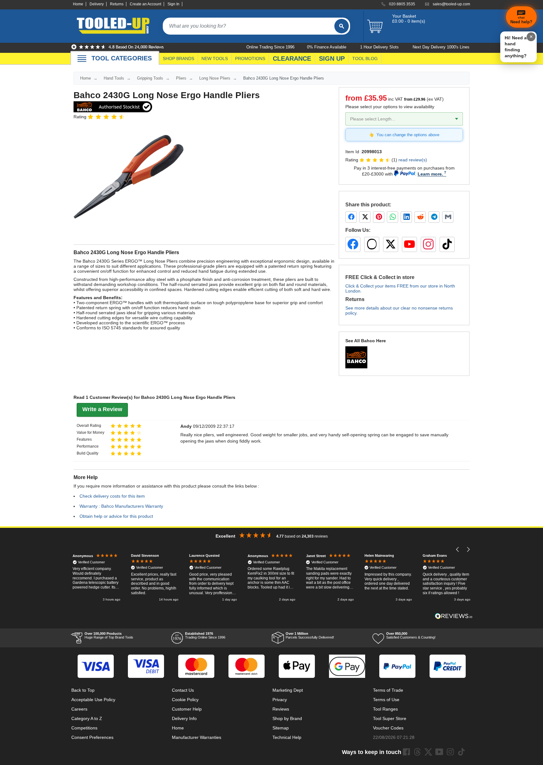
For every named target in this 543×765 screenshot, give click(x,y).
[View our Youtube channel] (439, 752)
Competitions (84, 727)
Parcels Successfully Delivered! (310, 635)
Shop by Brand (287, 718)
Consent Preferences (92, 737)
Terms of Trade (388, 690)
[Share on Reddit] (420, 217)
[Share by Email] (447, 217)
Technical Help (286, 737)
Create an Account (145, 4)
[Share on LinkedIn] (406, 217)
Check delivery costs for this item (112, 496)
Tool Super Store (389, 718)
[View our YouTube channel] (409, 244)
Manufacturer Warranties (196, 737)
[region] (271, 578)
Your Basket (404, 16)
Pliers (181, 78)
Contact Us (183, 690)
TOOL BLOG (365, 58)
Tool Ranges (385, 709)
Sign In (173, 4)
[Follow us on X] (390, 244)
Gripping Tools (150, 78)
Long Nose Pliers (214, 78)
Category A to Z (86, 718)
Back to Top (83, 690)
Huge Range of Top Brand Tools (109, 635)
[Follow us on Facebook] (352, 244)
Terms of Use (386, 699)
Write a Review (102, 409)
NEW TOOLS (214, 58)
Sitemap (280, 727)
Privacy (279, 699)
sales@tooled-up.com (451, 4)
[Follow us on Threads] (371, 244)
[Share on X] (364, 217)
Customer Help (187, 709)
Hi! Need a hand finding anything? (516, 46)
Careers (79, 709)
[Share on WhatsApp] (392, 217)
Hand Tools (114, 78)
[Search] (341, 26)
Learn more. (430, 173)
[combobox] (248, 26)
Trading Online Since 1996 (205, 635)
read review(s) (412, 159)
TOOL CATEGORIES (121, 58)
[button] (457, 549)
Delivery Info (184, 718)
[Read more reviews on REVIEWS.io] (454, 616)
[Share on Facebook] (351, 217)
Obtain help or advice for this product (116, 516)
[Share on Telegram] (434, 217)
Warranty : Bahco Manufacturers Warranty (121, 506)
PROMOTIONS (250, 58)
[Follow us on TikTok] (447, 244)
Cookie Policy (185, 699)
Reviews (280, 709)
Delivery (97, 4)
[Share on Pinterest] (378, 217)
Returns (116, 4)
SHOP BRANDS (178, 58)
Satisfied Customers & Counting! (411, 635)
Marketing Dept (287, 690)
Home (78, 4)
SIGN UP (332, 58)
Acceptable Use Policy (93, 699)
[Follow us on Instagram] (428, 244)
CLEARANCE (292, 58)
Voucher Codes (388, 727)
